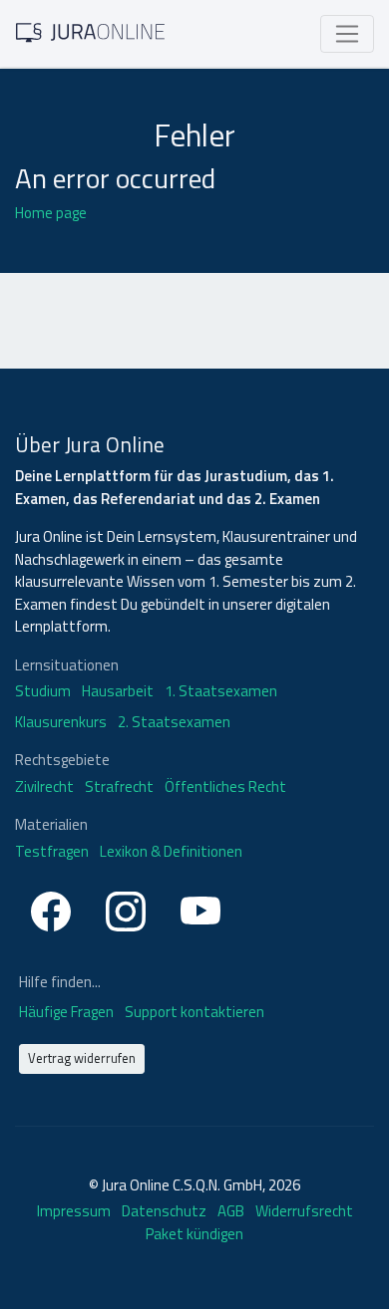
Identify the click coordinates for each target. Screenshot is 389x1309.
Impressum (74, 1210)
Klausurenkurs (61, 722)
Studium (43, 691)
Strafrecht (119, 787)
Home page (51, 212)
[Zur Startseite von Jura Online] (91, 31)
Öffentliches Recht (225, 787)
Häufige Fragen (68, 1011)
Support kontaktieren (194, 1011)
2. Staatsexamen (174, 722)
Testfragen (52, 852)
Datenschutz (164, 1210)
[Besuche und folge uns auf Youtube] (200, 907)
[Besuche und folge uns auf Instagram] (126, 907)
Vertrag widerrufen (82, 1058)
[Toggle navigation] (347, 34)
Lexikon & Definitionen (171, 852)
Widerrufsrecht (304, 1210)
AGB (230, 1210)
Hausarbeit (118, 691)
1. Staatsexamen (221, 691)
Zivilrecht (44, 787)
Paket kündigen (194, 1233)
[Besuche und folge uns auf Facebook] (51, 907)
